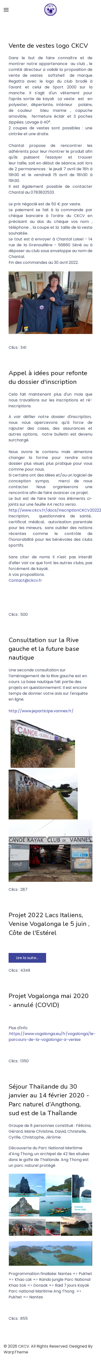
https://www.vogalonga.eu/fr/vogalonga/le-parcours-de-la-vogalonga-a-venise (52, 1036)
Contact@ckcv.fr (25, 580)
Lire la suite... (27, 957)
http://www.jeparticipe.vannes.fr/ (41, 711)
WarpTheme (16, 1352)
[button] (6, 9)
